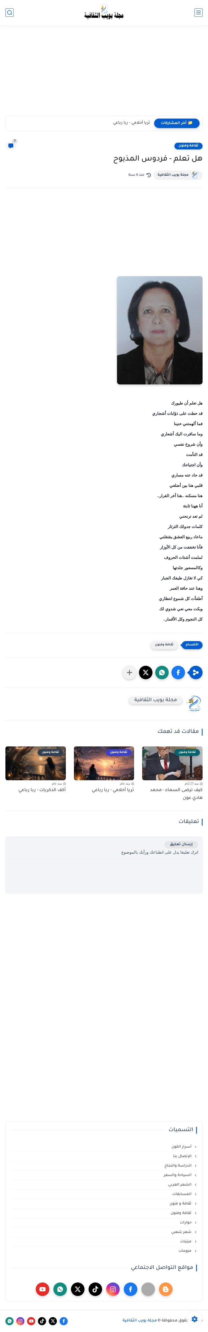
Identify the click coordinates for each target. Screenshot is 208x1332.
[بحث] (9, 12)
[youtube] (42, 1289)
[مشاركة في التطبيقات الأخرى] (129, 672)
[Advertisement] (104, 74)
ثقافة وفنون (188, 146)
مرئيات (186, 1242)
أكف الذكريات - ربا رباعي (42, 790)
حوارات (186, 1223)
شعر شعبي (182, 1232)
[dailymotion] (148, 1289)
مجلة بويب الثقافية (173, 175)
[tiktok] (95, 1289)
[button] (178, 672)
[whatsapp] (60, 1289)
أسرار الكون (182, 1147)
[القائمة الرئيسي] (198, 12)
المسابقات (182, 1194)
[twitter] (77, 1289)
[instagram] (113, 1289)
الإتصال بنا (183, 1156)
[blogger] (166, 1289)
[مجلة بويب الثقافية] (104, 13)
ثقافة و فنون (181, 1204)
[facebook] (130, 1289)
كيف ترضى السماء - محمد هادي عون (176, 794)
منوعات (185, 1251)
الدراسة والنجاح (178, 1166)
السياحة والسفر (178, 1175)
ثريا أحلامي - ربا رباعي (131, 123)
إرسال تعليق (181, 845)
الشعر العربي (180, 1185)
